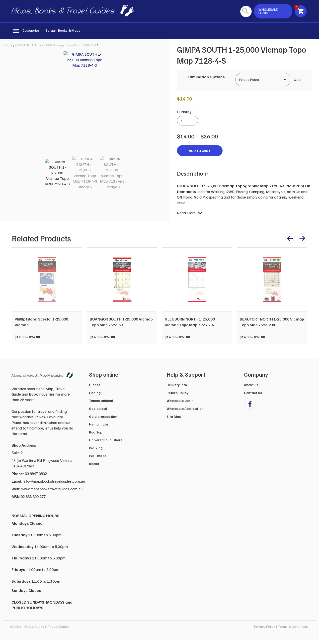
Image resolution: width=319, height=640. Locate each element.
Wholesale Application (184, 408)
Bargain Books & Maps (63, 30)
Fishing (95, 393)
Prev (18, 296)
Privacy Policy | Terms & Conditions (281, 626)
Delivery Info (176, 385)
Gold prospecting (103, 416)
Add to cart (200, 150)
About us (251, 385)
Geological (98, 408)
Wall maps (97, 455)
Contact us (253, 393)
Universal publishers (105, 440)
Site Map (173, 416)
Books (94, 463)
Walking (96, 448)
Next (301, 296)
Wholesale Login (179, 400)
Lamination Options (206, 76)
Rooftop (95, 432)
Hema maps (98, 424)
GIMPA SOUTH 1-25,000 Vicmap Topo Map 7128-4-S (55, 45)
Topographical (101, 400)
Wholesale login (268, 11)
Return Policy (177, 393)
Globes (94, 385)
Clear (298, 79)
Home (7, 45)
